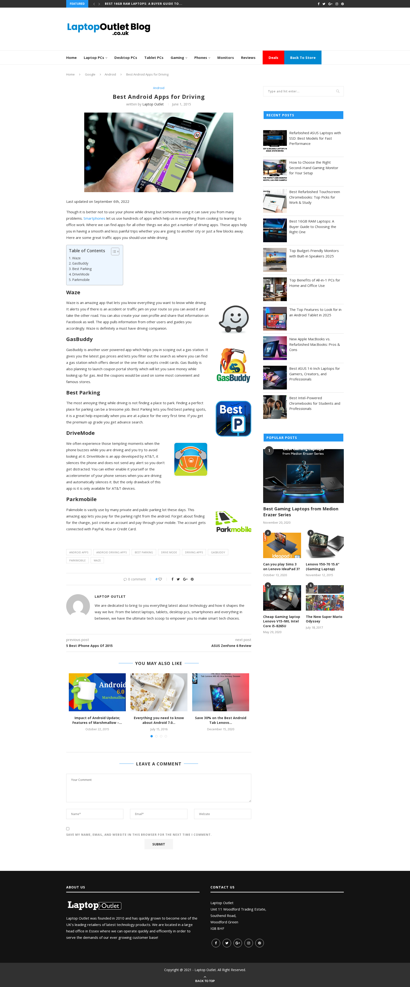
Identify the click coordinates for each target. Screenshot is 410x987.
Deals (273, 57)
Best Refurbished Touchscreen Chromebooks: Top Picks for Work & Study (314, 197)
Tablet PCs (153, 57)
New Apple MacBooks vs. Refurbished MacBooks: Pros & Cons (314, 344)
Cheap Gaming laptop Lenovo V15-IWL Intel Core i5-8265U (281, 621)
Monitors (225, 57)
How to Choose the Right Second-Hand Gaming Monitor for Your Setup (313, 167)
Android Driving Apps (111, 552)
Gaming (177, 57)
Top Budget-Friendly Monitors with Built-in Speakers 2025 (314, 253)
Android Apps (78, 552)
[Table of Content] (115, 251)
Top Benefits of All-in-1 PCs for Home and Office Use (314, 283)
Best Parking (82, 268)
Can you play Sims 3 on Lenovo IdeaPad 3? (281, 566)
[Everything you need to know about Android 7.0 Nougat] (158, 692)
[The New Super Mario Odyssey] (325, 598)
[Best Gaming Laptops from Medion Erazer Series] (303, 476)
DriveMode (80, 274)
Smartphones (94, 218)
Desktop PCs (125, 57)
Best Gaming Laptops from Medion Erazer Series (300, 511)
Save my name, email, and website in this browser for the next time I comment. (139, 835)
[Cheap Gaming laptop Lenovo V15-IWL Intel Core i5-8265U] (282, 598)
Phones (200, 57)
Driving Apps (194, 552)
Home (71, 57)
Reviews (248, 57)
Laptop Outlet (153, 104)
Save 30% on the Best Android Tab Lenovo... (220, 720)
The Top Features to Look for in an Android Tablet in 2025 (315, 312)
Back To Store (303, 57)
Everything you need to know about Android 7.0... (159, 720)
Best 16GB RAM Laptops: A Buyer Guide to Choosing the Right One (312, 226)
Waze (76, 258)
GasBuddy (80, 263)
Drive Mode (169, 552)
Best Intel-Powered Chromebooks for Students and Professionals (314, 403)
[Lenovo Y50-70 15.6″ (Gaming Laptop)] (325, 545)
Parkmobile (81, 279)
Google (90, 74)
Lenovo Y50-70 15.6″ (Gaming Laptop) (322, 566)
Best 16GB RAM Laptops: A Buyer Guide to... (143, 4)
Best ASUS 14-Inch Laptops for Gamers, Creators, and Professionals (314, 373)
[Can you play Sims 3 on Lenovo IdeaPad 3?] (282, 545)
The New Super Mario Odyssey (324, 619)
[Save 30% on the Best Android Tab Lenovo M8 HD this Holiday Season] (220, 692)
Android (110, 74)
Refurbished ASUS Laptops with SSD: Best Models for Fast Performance (315, 138)
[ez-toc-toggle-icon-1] (112, 251)
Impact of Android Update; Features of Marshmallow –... (97, 720)
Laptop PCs (94, 57)
